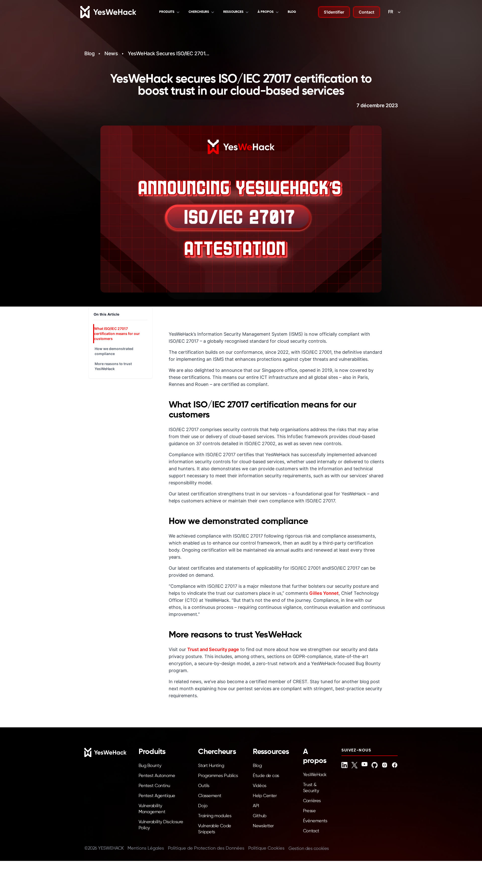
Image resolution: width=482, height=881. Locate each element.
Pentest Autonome (157, 776)
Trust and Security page (213, 649)
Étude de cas (266, 776)
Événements (315, 821)
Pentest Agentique (157, 796)
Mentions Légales (146, 848)
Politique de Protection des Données (206, 848)
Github (259, 816)
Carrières (312, 801)
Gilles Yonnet (324, 593)
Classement (209, 796)
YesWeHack (315, 775)
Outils (203, 786)
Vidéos (259, 786)
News (111, 53)
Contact (366, 12)
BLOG (292, 12)
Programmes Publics (218, 776)
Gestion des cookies (308, 848)
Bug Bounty (150, 765)
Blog (89, 53)
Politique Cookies (266, 848)
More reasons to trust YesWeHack (113, 366)
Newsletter (263, 826)
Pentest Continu (154, 786)
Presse (309, 811)
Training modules (214, 816)
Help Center (265, 796)
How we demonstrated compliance (114, 351)
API (256, 806)
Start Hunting (211, 765)
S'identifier (334, 12)
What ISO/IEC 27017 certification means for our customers (117, 333)
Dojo (202, 806)
